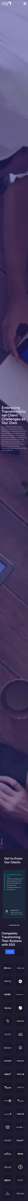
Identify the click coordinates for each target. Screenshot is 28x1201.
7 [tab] (18, 925)
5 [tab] (15, 925)
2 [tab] (10, 925)
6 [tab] (17, 925)
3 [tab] (12, 925)
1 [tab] (9, 925)
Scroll (1, 840)
